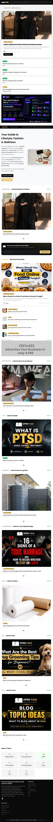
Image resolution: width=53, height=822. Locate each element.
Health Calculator (5, 805)
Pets (29, 794)
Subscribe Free (45, 252)
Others (29, 792)
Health (29, 787)
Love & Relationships (32, 790)
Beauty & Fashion (31, 783)
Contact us (49, 94)
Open (5, 2)
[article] (26, 34)
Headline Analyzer (7, 179)
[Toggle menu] (51, 2)
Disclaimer (3, 814)
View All (48, 189)
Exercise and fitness (32, 785)
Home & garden (31, 789)
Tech (29, 795)
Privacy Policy (4, 810)
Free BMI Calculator (7, 175)
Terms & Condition (5, 812)
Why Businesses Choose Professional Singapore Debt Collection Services (33, 127)
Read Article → (8, 54)
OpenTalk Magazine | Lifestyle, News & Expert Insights (23, 820)
